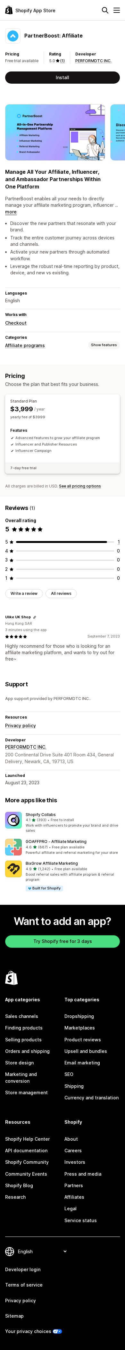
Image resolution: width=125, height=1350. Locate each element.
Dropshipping (79, 1016)
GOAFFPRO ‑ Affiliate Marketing (56, 841)
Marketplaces (79, 1027)
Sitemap (14, 1316)
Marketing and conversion (21, 1077)
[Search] (105, 10)
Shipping (74, 1086)
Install (62, 77)
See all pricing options (80, 486)
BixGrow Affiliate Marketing (52, 863)
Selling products (23, 1039)
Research (15, 1197)
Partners (73, 1185)
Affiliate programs (25, 345)
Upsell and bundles (85, 1051)
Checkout (16, 323)
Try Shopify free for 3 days (62, 941)
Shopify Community (27, 1162)
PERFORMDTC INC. (93, 60)
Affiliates (74, 1197)
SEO (68, 1074)
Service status (80, 1220)
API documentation (26, 1150)
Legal (70, 1208)
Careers (73, 1150)
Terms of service (24, 1285)
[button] (62, 823)
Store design (19, 1062)
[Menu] (116, 10)
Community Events (26, 1174)
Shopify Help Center (27, 1139)
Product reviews (82, 1039)
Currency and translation (91, 1097)
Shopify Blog (19, 1185)
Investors (74, 1162)
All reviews (61, 593)
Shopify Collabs (41, 814)
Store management (26, 1092)
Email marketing (82, 1062)
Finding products (24, 1027)
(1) (62, 60)
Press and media (82, 1174)
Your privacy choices (28, 1331)
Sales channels (21, 1016)
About (71, 1139)
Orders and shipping (27, 1051)
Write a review (24, 593)
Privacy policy (20, 725)
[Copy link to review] (34, 617)
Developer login (22, 1269)
